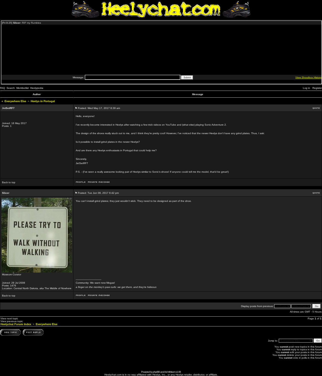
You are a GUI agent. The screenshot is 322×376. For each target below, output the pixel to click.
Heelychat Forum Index (16, 324)
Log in (306, 88)
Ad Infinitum (169, 371)
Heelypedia (36, 88)
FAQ (2, 88)
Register (317, 88)
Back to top (8, 182)
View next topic (9, 318)
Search (11, 88)
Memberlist (22, 88)
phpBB (156, 371)
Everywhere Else (15, 101)
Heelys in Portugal (43, 101)
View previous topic (12, 321)
